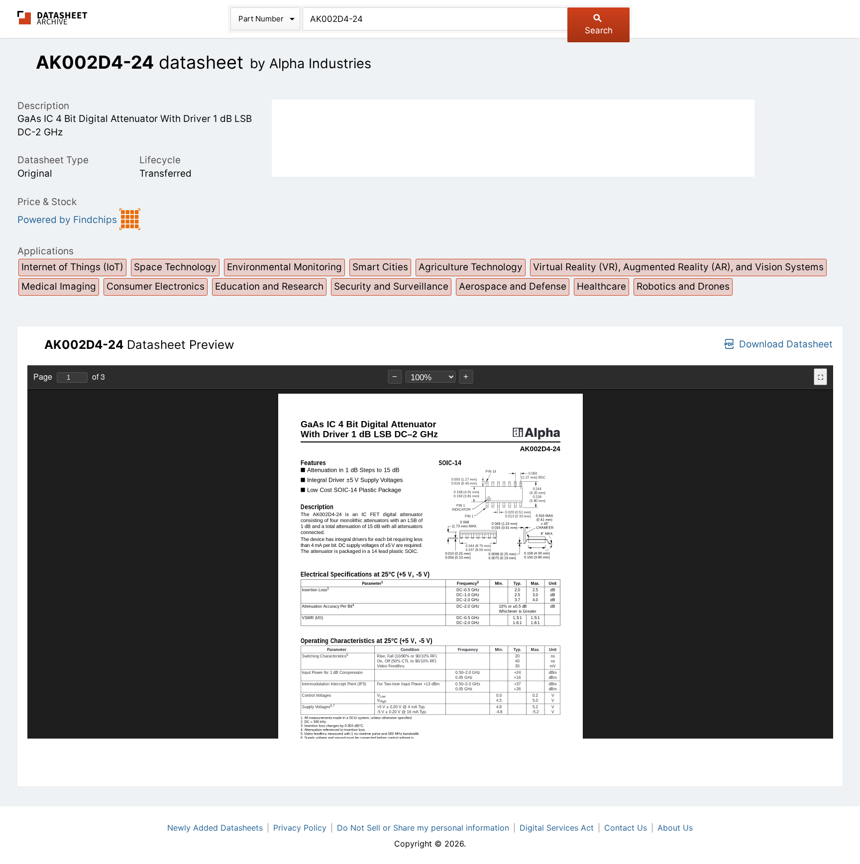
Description (43, 105)
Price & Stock (47, 202)
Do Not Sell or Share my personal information (423, 828)
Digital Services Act (557, 828)
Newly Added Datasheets (215, 828)
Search (599, 30)
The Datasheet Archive (52, 17)
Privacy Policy (299, 828)
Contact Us (625, 828)
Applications (45, 251)
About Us (675, 828)
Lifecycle (160, 160)
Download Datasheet (786, 344)
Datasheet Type (53, 160)
